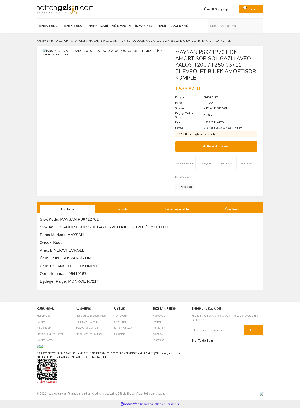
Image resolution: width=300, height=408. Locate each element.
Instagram (159, 328)
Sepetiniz (119, 334)
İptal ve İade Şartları (87, 328)
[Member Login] (200, 9)
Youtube (158, 334)
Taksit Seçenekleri (177, 209)
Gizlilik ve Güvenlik (87, 322)
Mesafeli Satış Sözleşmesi (91, 316)
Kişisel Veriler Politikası (89, 334)
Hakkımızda (43, 316)
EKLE (253, 330)
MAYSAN (208, 102)
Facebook (159, 316)
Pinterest (158, 340)
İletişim (41, 322)
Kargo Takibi (44, 328)
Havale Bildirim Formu (50, 334)
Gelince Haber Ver (216, 146)
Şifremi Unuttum (123, 328)
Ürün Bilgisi (67, 209)
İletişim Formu (45, 340)
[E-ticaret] (149, 404)
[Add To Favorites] (185, 163)
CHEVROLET (210, 97)
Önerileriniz (232, 209)
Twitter (157, 322)
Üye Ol (209, 9)
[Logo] (65, 9)
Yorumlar (122, 209)
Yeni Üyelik (120, 316)
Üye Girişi (120, 322)
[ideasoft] (128, 404)
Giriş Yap (222, 9)
